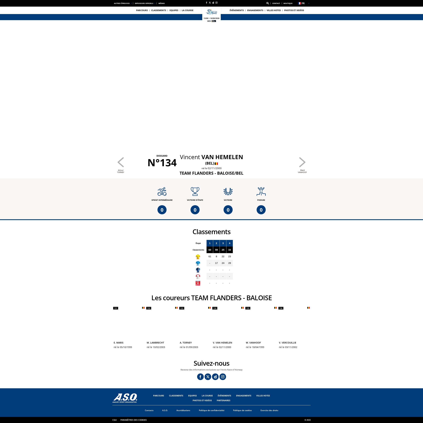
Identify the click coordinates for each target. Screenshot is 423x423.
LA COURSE (207, 395)
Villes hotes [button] (274, 10)
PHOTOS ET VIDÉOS (294, 10)
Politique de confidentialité (211, 410)
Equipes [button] (174, 10)
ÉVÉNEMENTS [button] (237, 10)
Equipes (192, 395)
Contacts (149, 410)
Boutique (288, 3)
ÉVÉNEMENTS (224, 395)
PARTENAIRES (223, 400)
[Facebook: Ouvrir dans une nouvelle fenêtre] (207, 3)
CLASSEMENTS (158, 10)
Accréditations (183, 410)
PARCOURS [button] (142, 10)
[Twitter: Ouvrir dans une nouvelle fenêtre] (210, 3)
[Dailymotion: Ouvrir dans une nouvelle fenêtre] (213, 3)
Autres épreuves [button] (122, 3)
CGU (114, 420)
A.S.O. (165, 410)
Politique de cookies (242, 410)
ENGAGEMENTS (255, 10)
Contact (276, 3)
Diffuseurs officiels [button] (144, 3)
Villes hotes (263, 395)
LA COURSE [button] (187, 10)
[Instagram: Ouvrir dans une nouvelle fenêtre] (216, 3)
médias (161, 3)
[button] (267, 3)
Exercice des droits (269, 410)
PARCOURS (158, 395)
